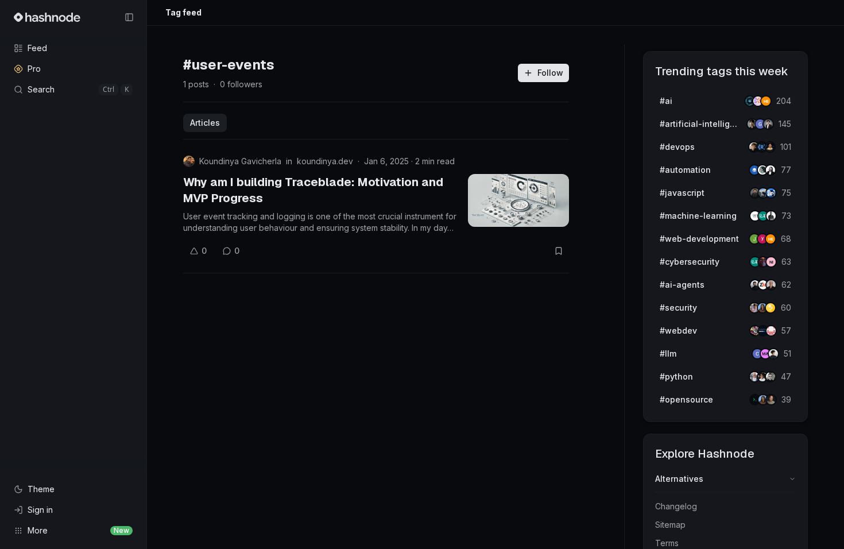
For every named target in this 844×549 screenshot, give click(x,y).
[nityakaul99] (771, 262)
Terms (667, 543)
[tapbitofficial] (770, 308)
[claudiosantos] (771, 285)
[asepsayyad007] (770, 147)
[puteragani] (768, 124)
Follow (550, 73)
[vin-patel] (771, 399)
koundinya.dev (325, 161)
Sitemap (670, 524)
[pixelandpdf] (771, 193)
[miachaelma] (773, 353)
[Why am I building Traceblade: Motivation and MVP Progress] (518, 200)
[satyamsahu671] (771, 216)
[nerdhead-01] (766, 101)
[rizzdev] (770, 376)
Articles (205, 122)
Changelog (676, 506)
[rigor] (770, 239)
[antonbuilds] (770, 170)
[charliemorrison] (771, 331)
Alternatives (679, 479)
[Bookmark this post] (558, 251)
